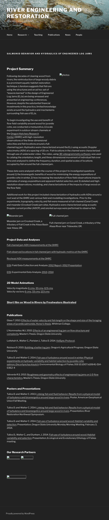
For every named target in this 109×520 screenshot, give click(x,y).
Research (22, 35)
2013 (44, 272)
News (67, 35)
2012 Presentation (72, 265)
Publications (54, 35)
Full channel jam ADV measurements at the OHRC (32, 245)
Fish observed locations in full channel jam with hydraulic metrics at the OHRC (47, 251)
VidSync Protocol (65, 340)
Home (9, 35)
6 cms (31, 288)
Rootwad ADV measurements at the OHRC (29, 258)
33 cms (39, 288)
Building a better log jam (37, 347)
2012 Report (54, 265)
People (79, 35)
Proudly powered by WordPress (20, 513)
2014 (51, 272)
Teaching (38, 35)
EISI (9, 265)
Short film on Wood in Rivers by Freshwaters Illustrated (41, 302)
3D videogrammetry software (75, 154)
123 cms (48, 288)
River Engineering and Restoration (44, 13)
